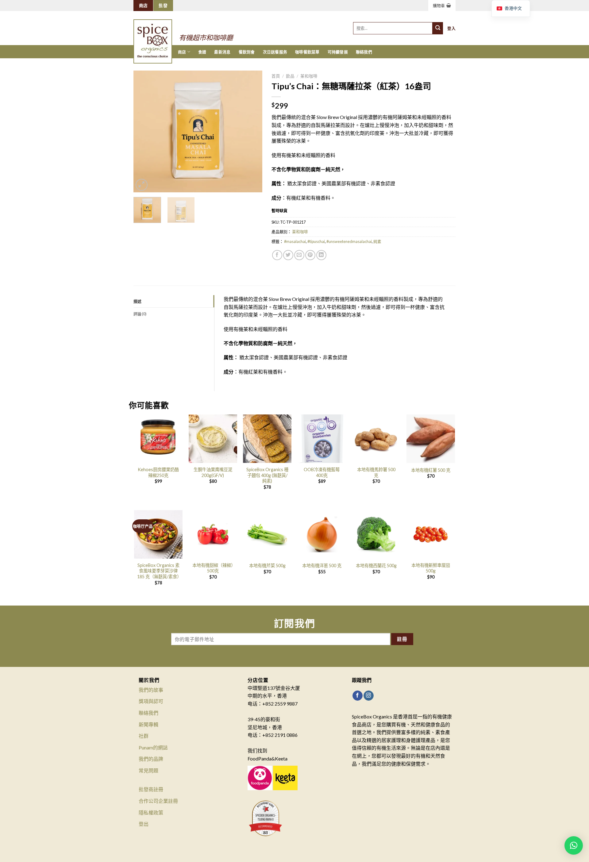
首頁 (275, 76)
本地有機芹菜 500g (267, 565)
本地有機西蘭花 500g (376, 565)
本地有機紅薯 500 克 (430, 470)
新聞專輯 (148, 724)
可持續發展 (338, 51)
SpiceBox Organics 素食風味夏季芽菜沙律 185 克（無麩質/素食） (158, 571)
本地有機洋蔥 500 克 (321, 565)
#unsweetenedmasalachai (349, 241)
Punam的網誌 (153, 747)
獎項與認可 (151, 701)
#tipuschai (316, 241)
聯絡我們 (364, 51)
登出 (143, 824)
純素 (377, 241)
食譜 (202, 51)
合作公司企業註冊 (158, 801)
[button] (573, 845)
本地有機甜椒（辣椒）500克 (212, 568)
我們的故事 (151, 690)
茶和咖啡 (309, 76)
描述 (137, 301)
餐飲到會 (247, 51)
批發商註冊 (151, 789)
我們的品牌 (151, 759)
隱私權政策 (151, 812)
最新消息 (222, 51)
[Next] (251, 131)
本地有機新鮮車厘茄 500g (430, 568)
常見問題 (148, 770)
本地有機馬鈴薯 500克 (376, 472)
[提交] (438, 28)
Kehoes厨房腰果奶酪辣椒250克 (158, 472)
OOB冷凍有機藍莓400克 (322, 472)
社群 (143, 736)
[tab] (173, 301)
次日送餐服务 (275, 51)
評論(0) (139, 313)
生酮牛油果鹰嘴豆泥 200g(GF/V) (213, 472)
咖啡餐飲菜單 (307, 51)
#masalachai (295, 241)
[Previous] (143, 131)
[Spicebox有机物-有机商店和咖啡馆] (158, 33)
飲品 (290, 76)
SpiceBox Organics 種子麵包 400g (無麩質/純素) (267, 475)
